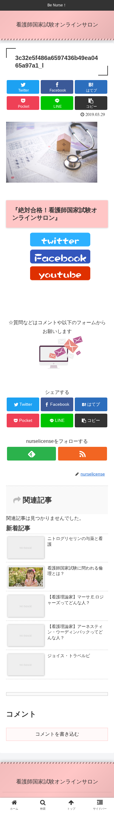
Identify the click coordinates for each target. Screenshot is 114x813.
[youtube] (60, 278)
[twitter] (60, 244)
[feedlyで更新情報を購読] (31, 454)
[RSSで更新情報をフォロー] (82, 454)
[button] (102, 608)
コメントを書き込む (57, 734)
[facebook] (60, 262)
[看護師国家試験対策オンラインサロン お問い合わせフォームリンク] (60, 367)
